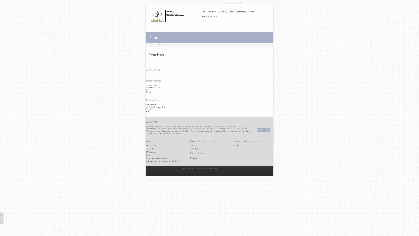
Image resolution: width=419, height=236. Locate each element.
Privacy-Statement (188, 168)
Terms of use (199, 168)
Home (204, 12)
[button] (1, 218)
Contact (250, 12)
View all (236, 146)
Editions (193, 146)
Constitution (150, 149)
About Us (212, 12)
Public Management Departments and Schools (162, 161)
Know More (263, 130)
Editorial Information (197, 149)
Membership (150, 152)
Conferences (240, 12)
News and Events (226, 12)
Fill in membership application (156, 158)
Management (151, 146)
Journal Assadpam (209, 16)
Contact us (193, 158)
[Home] (166, 18)
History (148, 155)
